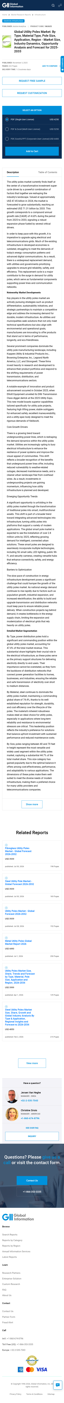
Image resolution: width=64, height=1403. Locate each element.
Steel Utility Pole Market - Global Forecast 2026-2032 (19, 882)
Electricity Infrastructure (13, 21)
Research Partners (11, 1273)
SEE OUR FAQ (32, 1128)
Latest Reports (9, 1257)
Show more (32, 804)
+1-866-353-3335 (32, 1191)
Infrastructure (40, 15)
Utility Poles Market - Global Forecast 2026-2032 (20, 912)
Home (5, 15)
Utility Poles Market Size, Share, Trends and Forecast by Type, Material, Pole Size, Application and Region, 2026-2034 (20, 976)
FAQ (4, 1289)
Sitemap (50, 1394)
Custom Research (11, 1284)
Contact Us (32, 1180)
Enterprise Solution (11, 1278)
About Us (6, 1295)
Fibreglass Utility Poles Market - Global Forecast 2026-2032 (18, 851)
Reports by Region (11, 1245)
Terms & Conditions (34, 1394)
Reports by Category (12, 1240)
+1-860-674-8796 (30, 1118)
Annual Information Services (16, 1251)
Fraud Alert (7, 1322)
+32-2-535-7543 (29, 1100)
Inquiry (32, 1136)
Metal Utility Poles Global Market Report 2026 (18, 942)
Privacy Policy (15, 1394)
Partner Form (8, 1317)
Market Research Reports (21, 15)
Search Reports (9, 1234)
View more (32, 1063)
